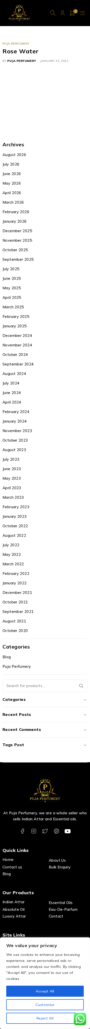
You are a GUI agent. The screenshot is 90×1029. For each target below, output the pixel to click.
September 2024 (18, 364)
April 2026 (11, 192)
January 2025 (14, 326)
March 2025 (13, 307)
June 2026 (11, 173)
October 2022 (15, 526)
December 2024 (17, 335)
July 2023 (10, 459)
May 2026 (11, 183)
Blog (6, 657)
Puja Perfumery (15, 43)
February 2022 (15, 573)
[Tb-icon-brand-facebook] (22, 831)
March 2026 (13, 202)
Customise (45, 1004)
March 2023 (13, 497)
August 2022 (14, 535)
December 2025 (17, 230)
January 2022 (14, 583)
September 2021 (18, 611)
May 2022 (11, 554)
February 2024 (15, 411)
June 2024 (11, 392)
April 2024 (11, 402)
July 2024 (10, 383)
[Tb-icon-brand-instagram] (33, 831)
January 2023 (14, 516)
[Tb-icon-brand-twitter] (45, 831)
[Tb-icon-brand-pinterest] (56, 831)
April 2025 (11, 297)
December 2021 (17, 592)
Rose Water (20, 51)
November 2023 (17, 430)
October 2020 (15, 630)
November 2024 (17, 345)
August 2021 (14, 621)
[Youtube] (67, 831)
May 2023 (11, 478)
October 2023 (15, 440)
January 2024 (14, 421)
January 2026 (14, 221)
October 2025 (15, 249)
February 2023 (15, 506)
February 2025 (15, 316)
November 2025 (17, 240)
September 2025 (18, 259)
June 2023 (11, 468)
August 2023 (14, 449)
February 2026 (15, 211)
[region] (45, 983)
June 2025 (11, 278)
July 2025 (10, 269)
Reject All (45, 1018)
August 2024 (14, 373)
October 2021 (15, 602)
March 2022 (13, 564)
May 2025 (11, 288)
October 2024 (15, 354)
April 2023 (11, 487)
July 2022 (10, 545)
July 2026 (10, 164)
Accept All (45, 991)
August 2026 (14, 154)
